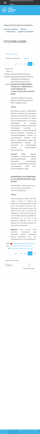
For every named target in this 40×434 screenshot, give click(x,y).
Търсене (26, 58)
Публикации (10, 32)
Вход (12, 4)
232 (25, 64)
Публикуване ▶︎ (28, 268)
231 (21, 64)
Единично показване (26, 32)
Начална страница (11, 29)
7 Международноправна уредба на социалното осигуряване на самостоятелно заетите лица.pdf (23, 245)
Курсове (24, 29)
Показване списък (11, 54)
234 (35, 64)
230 (16, 64)
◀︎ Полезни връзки (12, 260)
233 (31, 64)
